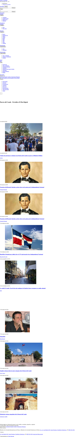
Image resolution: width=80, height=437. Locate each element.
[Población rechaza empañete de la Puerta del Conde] (40, 393)
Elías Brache (2, 338)
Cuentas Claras (5, 18)
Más (1, 61)
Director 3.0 (4, 19)
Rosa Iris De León (3, 256)
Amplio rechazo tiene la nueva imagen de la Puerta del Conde (16, 370)
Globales (2, 24)
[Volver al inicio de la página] (1, 93)
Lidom (3, 37)
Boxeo (3, 34)
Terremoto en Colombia (6, 4)
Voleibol (4, 43)
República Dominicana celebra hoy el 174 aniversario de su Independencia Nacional (21, 254)
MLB (3, 38)
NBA (3, 39)
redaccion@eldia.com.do (38, 434)
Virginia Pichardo (3, 189)
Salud (1, 60)
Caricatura (4, 70)
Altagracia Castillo (3, 416)
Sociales (4, 57)
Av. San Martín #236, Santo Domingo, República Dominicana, (12, 434)
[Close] (0, 10)
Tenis (3, 42)
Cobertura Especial (6, 66)
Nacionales (2, 12)
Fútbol (3, 36)
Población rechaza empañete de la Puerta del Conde (13, 414)
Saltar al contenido (3, 0)
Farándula (4, 50)
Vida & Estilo (2, 52)
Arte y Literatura (5, 55)
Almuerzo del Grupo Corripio (8, 69)
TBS (3, 41)
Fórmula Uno (5, 35)
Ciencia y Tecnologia (6, 56)
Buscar (13, 7)
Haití (3, 27)
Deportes (2, 30)
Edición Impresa (5, 71)
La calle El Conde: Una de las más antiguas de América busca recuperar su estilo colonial (23, 288)
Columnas (4, 17)
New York (4, 28)
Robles (3, 72)
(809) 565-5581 (71, 430)
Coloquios (4, 68)
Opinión (1, 14)
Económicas (2, 22)
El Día (1, 158)
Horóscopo (4, 64)
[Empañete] (40, 322)
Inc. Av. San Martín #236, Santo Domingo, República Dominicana (53, 430)
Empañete (2, 336)
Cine (3, 48)
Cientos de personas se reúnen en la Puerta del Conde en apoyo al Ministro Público (21, 155)
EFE (1, 290)
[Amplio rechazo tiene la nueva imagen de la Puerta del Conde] (40, 355)
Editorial (4, 20)
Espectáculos (2, 45)
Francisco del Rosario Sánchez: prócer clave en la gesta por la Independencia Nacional (22, 187)
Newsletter (2, 74)
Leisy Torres (2, 373)
